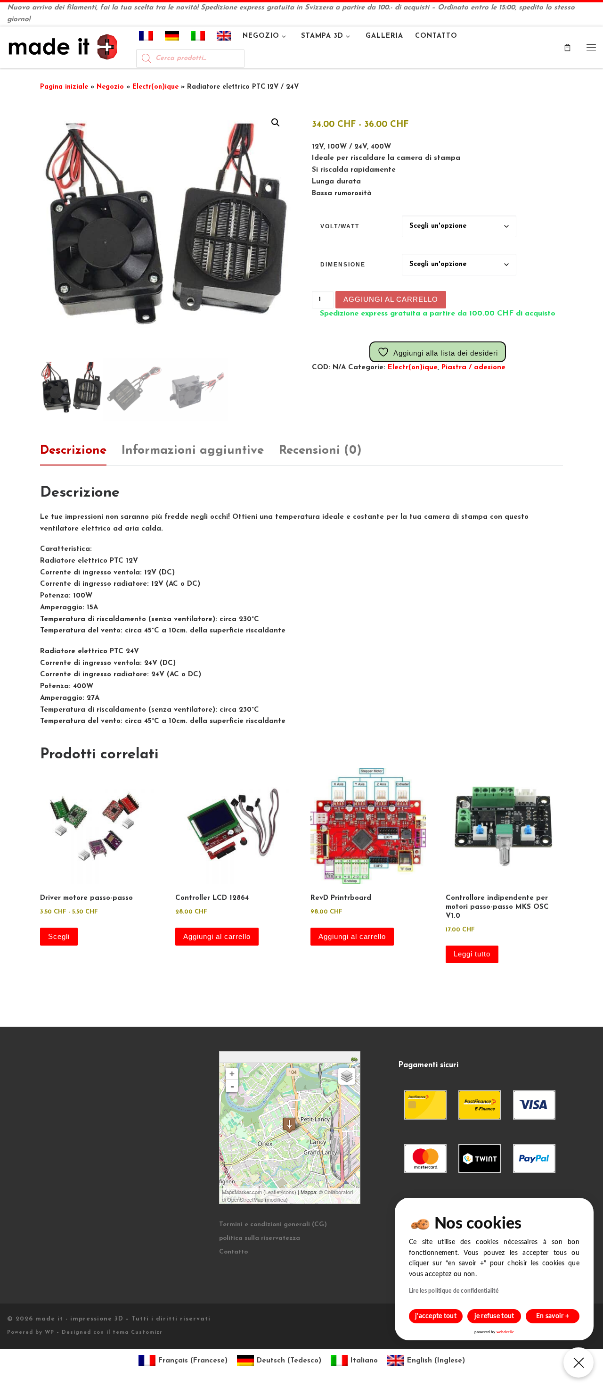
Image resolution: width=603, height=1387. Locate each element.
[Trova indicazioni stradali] (355, 1058)
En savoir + (552, 1316)
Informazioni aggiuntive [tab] (193, 451)
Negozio (110, 87)
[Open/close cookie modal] (578, 1362)
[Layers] (346, 1076)
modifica (276, 1199)
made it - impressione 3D (79, 1319)
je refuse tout (494, 1316)
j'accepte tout (435, 1316)
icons (288, 1192)
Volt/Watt (339, 226)
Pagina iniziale (64, 87)
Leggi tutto (472, 954)
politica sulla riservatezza (259, 1238)
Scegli (59, 936)
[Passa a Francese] (146, 37)
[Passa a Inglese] (224, 37)
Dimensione (343, 264)
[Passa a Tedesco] (172, 37)
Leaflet (273, 1192)
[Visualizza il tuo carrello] (567, 47)
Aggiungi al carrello (390, 299)
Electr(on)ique (155, 87)
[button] (275, 122)
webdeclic (505, 1332)
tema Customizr (138, 1332)
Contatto (233, 1252)
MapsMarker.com (242, 1192)
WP (49, 1332)
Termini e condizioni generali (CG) (273, 1224)
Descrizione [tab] (73, 451)
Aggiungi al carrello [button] (217, 936)
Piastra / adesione (473, 367)
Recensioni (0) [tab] (320, 451)
